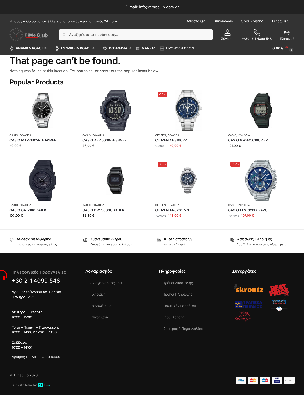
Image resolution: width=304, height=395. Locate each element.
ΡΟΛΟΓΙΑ (26, 135)
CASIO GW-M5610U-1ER (248, 140)
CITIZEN (160, 135)
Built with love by (23, 385)
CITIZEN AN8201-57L (172, 210)
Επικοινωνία (99, 317)
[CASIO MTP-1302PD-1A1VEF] (42, 110)
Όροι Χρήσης (174, 317)
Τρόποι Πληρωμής (178, 294)
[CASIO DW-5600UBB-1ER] (115, 180)
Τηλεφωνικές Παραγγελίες (39, 272)
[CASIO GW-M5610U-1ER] (261, 110)
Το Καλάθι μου (101, 306)
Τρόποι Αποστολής (178, 283)
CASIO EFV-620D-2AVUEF (250, 210)
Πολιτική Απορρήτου (179, 306)
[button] (283, 48)
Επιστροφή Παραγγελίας (183, 329)
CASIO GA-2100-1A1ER (27, 210)
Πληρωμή (287, 38)
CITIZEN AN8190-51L (172, 140)
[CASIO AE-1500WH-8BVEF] (115, 110)
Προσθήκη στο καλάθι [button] (42, 155)
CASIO (13, 135)
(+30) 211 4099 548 (257, 38)
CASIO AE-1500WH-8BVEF (104, 140)
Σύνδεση (227, 38)
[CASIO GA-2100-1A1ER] (42, 180)
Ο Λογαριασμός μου (106, 283)
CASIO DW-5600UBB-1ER (103, 210)
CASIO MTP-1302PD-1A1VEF (32, 140)
